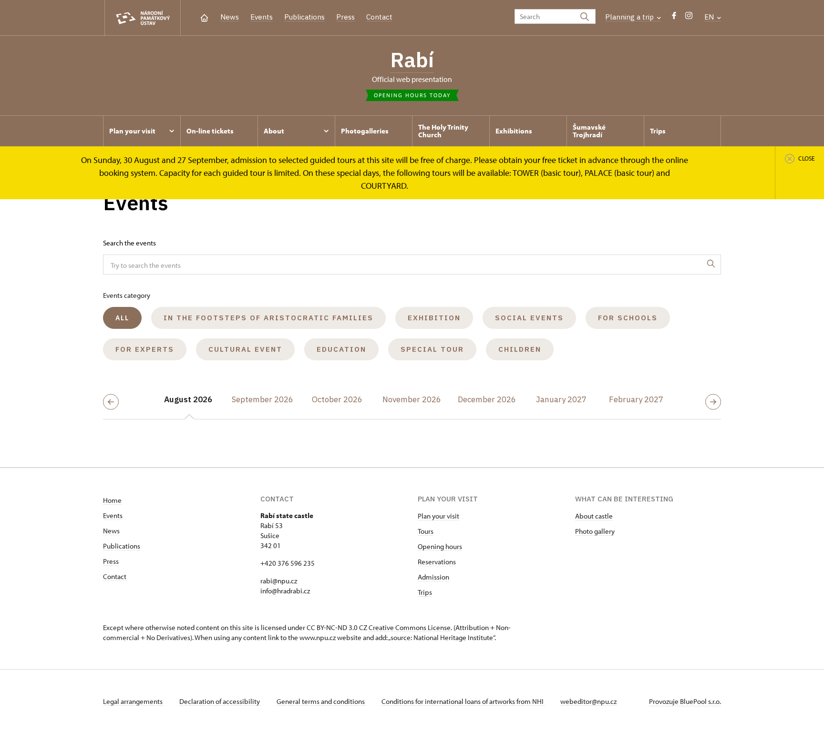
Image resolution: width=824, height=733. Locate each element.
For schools (628, 317)
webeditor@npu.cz (588, 701)
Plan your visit (438, 515)
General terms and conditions (321, 701)
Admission (433, 576)
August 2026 (188, 399)
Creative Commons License (410, 627)
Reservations (437, 561)
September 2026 (262, 399)
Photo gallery (595, 531)
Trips (425, 592)
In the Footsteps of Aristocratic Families (268, 317)
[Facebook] (674, 18)
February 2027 (636, 399)
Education (341, 349)
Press (345, 16)
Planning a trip (630, 16)
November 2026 (411, 399)
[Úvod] (204, 16)
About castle (594, 515)
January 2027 (561, 399)
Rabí (412, 59)
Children (519, 349)
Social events (529, 317)
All (122, 318)
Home (112, 500)
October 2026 (337, 399)
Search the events (129, 242)
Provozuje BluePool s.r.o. (685, 701)
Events (261, 16)
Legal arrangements (133, 701)
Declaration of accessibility (220, 701)
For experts (144, 349)
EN (710, 16)
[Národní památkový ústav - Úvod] (142, 18)
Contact (379, 16)
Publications (304, 16)
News (229, 16)
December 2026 (487, 399)
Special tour (432, 349)
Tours (425, 531)
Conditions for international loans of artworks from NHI (463, 701)
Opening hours (440, 546)
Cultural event (245, 349)
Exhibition (434, 317)
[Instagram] (688, 18)
